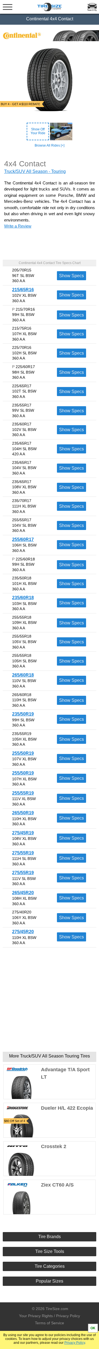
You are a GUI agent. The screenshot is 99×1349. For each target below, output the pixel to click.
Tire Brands (49, 1236)
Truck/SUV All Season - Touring (35, 171)
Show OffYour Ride (38, 131)
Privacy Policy (74, 1343)
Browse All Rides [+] (49, 145)
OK (92, 1328)
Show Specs (71, 275)
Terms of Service (49, 1323)
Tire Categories (50, 1266)
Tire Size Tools (49, 1251)
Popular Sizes (49, 1281)
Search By (92, 10)
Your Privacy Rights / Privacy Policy (49, 1316)
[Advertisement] (49, 999)
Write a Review (17, 226)
